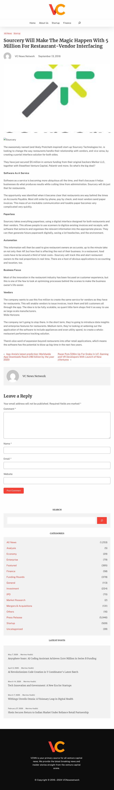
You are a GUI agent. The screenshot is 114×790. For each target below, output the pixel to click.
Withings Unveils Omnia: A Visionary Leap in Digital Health (40, 699)
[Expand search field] (79, 22)
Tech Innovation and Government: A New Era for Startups (40, 685)
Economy (12, 553)
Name (8, 443)
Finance (11, 571)
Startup (17, 33)
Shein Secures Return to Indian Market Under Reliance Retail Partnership (48, 712)
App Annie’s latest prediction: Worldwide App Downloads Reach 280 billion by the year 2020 (29, 357)
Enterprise (12, 559)
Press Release (14, 617)
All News (8, 33)
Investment (13, 588)
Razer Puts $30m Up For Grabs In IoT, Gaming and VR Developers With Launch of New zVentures (83, 357)
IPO (9, 594)
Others (10, 611)
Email (7, 458)
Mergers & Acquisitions (19, 606)
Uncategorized (15, 629)
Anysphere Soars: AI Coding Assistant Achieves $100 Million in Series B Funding (52, 658)
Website (8, 474)
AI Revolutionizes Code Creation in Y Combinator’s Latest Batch (43, 672)
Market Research (16, 600)
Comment (10, 408)
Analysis (11, 548)
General (11, 582)
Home (32, 23)
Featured (12, 565)
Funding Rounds (15, 577)
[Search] (102, 520)
